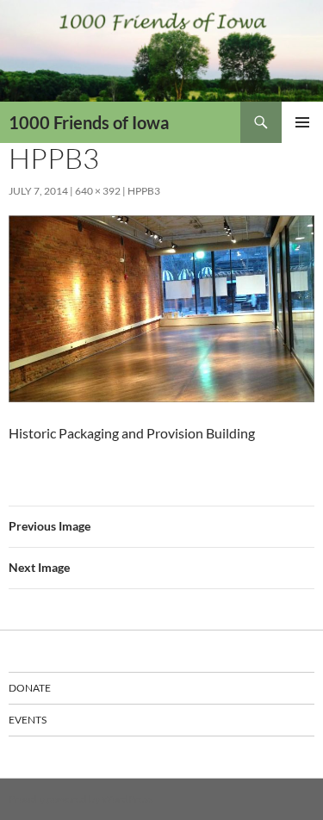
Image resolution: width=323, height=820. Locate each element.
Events (28, 719)
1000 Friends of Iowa (89, 122)
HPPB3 (143, 190)
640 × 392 (98, 190)
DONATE (30, 687)
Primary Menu (302, 122)
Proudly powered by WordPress (80, 798)
